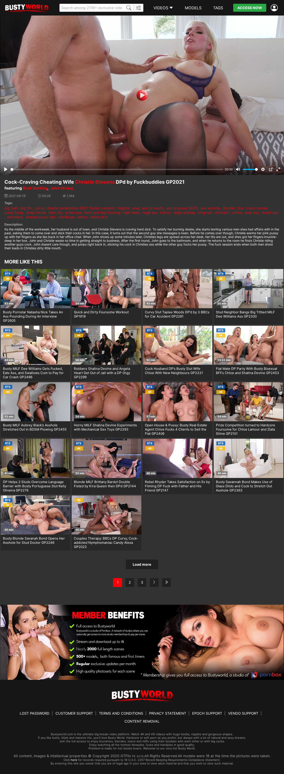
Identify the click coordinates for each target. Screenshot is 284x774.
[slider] (116, 169)
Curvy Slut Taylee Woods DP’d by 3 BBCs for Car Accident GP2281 (177, 314)
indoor (165, 212)
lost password (34, 713)
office (237, 212)
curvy (39, 208)
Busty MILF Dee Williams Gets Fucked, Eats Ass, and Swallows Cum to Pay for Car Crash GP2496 (33, 373)
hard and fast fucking (102, 212)
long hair (205, 212)
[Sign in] (275, 8)
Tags (218, 8)
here (74, 760)
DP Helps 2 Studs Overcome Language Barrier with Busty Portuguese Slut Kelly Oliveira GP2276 (34, 486)
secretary (15, 217)
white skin (98, 217)
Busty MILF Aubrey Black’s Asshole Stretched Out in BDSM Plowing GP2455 (35, 427)
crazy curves (256, 208)
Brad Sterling (35, 188)
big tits (26, 208)
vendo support (243, 713)
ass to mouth (153, 208)
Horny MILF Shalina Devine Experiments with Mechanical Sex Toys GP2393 (105, 427)
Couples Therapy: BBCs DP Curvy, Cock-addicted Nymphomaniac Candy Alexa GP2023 (106, 542)
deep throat (36, 212)
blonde (229, 208)
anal (135, 208)
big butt (11, 208)
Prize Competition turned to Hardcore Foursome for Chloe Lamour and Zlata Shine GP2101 (245, 429)
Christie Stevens (95, 182)
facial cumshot (102, 208)
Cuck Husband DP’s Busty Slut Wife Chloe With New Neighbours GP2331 (174, 371)
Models (193, 8)
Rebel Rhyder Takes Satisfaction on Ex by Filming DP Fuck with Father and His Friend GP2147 (177, 486)
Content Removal (142, 721)
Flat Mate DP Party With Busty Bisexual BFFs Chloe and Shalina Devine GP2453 (247, 371)
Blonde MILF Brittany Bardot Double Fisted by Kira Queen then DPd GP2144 (105, 484)
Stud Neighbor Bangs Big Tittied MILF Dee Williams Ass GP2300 (245, 314)
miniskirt (222, 212)
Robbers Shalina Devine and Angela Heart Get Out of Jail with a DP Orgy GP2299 (102, 373)
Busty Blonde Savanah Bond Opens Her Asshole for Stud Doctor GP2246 (34, 540)
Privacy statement (167, 713)
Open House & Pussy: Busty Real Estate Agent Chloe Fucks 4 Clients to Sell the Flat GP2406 (176, 429)
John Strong (61, 188)
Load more (142, 564)
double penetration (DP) (67, 208)
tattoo (82, 217)
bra (240, 208)
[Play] (142, 95)
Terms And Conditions (121, 713)
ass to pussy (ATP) (182, 208)
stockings (66, 217)
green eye (73, 212)
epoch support (207, 713)
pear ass (252, 212)
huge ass (149, 212)
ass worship (211, 208)
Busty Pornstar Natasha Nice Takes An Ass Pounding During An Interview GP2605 (33, 316)
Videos (161, 8)
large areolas (184, 212)
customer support (74, 713)
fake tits (55, 212)
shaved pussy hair (41, 217)
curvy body (14, 212)
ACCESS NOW (249, 8)
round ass (270, 212)
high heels (131, 212)
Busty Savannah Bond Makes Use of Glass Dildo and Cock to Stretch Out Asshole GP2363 (244, 486)
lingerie (123, 208)
